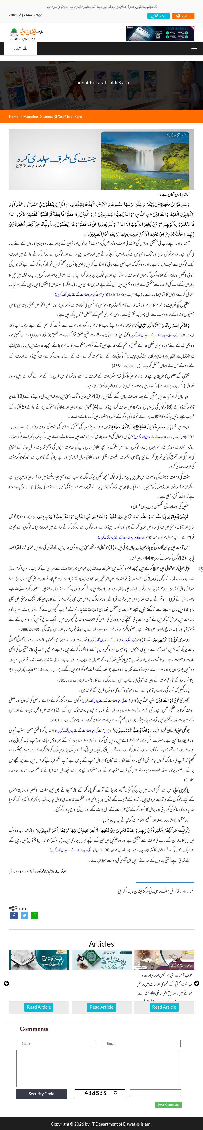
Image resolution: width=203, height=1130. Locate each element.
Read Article (39, 1007)
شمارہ (17, 48)
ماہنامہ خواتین (158, 15)
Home (13, 116)
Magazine (30, 116)
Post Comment (168, 1104)
